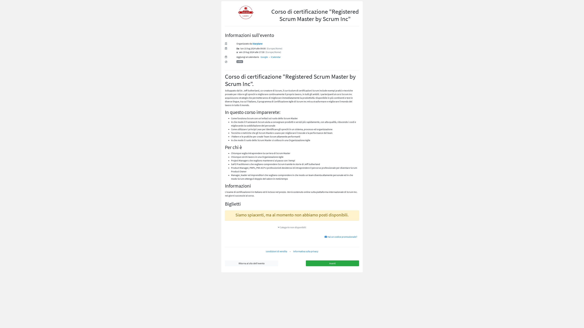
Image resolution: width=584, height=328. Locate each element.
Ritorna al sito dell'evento (252, 263)
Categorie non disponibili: (292, 227)
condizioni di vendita (276, 251)
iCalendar (276, 56)
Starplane (257, 43)
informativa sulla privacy (305, 251)
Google (264, 56)
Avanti (332, 263)
